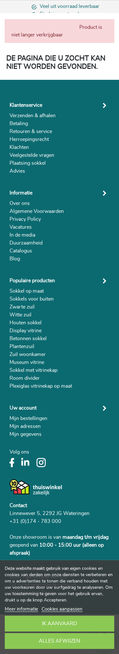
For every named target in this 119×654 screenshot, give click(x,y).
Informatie (21, 192)
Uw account (23, 407)
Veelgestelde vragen (32, 155)
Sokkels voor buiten (32, 299)
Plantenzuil (22, 346)
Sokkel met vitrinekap (33, 370)
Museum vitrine (27, 362)
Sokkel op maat (27, 291)
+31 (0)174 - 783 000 (35, 521)
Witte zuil (20, 314)
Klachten (19, 147)
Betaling (19, 123)
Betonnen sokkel (28, 338)
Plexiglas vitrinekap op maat (41, 386)
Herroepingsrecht (29, 139)
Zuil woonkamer (28, 354)
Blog (15, 258)
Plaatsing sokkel (28, 163)
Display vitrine (26, 330)
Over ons (20, 203)
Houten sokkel (26, 322)
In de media (22, 235)
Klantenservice (26, 105)
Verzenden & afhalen (33, 115)
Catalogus (21, 250)
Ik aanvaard (59, 623)
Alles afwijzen (59, 641)
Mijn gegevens (26, 434)
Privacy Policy (25, 219)
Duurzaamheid (26, 242)
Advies (17, 171)
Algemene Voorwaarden (37, 211)
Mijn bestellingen (28, 418)
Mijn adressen (25, 426)
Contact (18, 505)
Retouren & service (31, 131)
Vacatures (21, 227)
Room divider (25, 378)
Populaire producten (32, 280)
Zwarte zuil (22, 306)
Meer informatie (21, 609)
